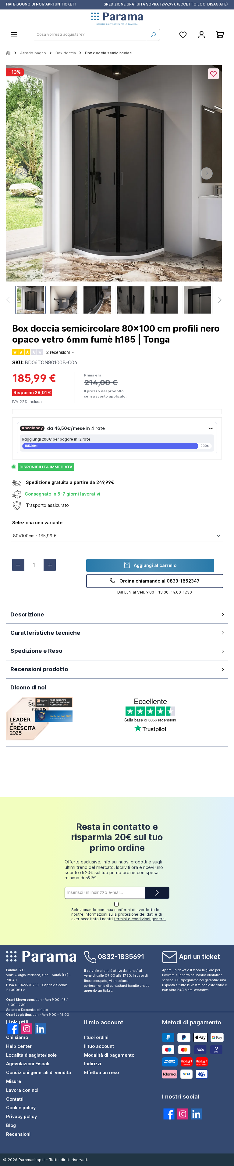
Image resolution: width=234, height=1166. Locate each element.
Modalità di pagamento (109, 1055)
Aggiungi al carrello (154, 565)
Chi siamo (17, 1037)
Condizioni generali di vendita (38, 1072)
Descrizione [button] (27, 614)
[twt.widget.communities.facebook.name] (13, 1029)
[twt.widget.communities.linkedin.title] (196, 1114)
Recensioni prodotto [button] (39, 669)
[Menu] (14, 34)
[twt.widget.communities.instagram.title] (183, 1114)
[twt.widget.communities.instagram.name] (27, 1029)
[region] (114, 190)
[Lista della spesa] (183, 34)
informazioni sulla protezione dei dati (119, 914)
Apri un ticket (199, 957)
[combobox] (90, 35)
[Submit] (157, 893)
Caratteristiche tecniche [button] (45, 632)
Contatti (14, 1099)
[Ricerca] (153, 35)
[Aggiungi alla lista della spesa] (213, 73)
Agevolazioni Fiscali (27, 1063)
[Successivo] (206, 173)
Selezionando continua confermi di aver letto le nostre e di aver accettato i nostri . (119, 914)
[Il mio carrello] (220, 34)
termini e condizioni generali (140, 919)
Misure (13, 1081)
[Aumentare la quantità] (50, 565)
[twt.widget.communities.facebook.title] (169, 1114)
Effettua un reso (101, 1072)
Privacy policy (21, 1116)
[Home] (8, 53)
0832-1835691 (121, 957)
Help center (19, 1046)
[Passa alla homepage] (117, 19)
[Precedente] (21, 173)
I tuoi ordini (96, 1037)
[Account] (201, 34)
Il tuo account (99, 1046)
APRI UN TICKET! (60, 4)
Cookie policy (21, 1107)
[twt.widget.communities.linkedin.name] (40, 1029)
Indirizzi (92, 1063)
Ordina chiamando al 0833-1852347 (159, 580)
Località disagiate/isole (31, 1055)
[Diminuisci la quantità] (18, 565)
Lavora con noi (22, 1090)
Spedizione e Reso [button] (36, 650)
